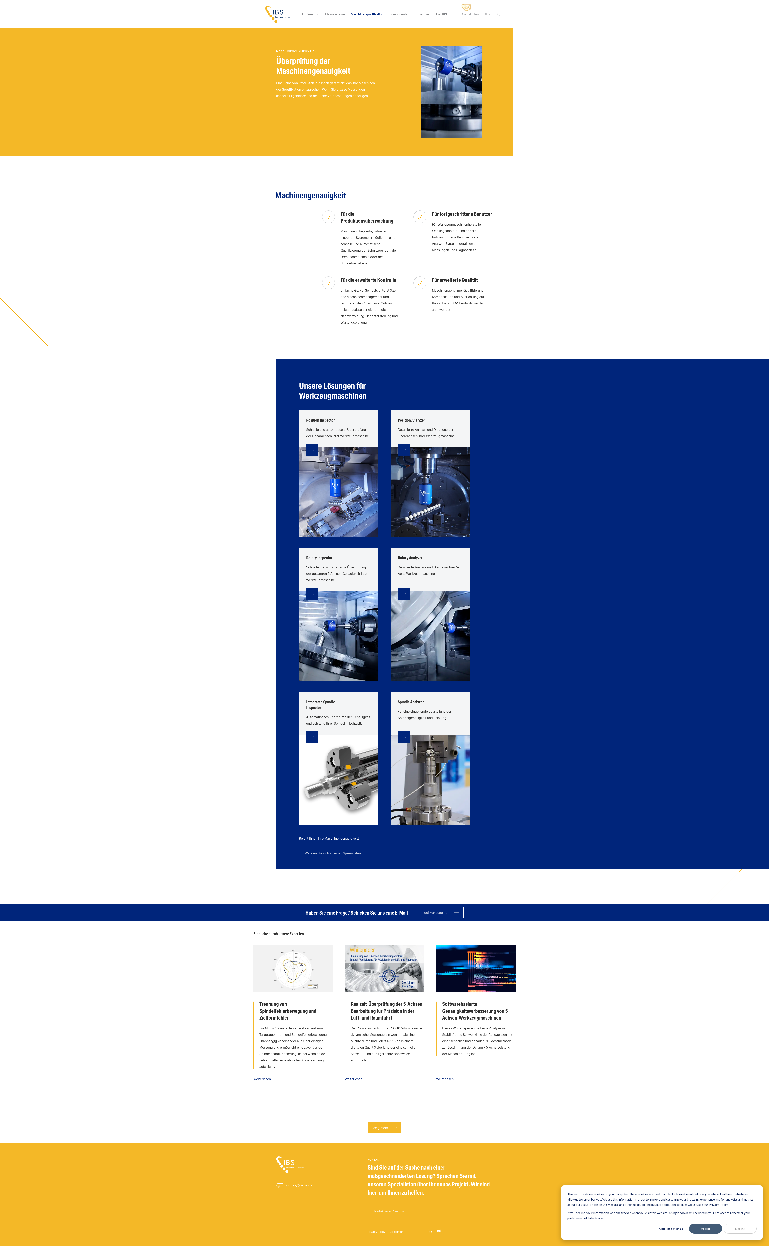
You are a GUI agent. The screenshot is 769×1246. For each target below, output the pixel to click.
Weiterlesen (262, 1079)
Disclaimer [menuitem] (396, 1231)
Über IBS (441, 14)
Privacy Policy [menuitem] (376, 1231)
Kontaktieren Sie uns (388, 1211)
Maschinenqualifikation (367, 14)
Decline (740, 1228)
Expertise (422, 14)
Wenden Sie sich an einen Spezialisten (333, 853)
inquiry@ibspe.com (436, 913)
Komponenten (399, 14)
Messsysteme (335, 14)
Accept (705, 1228)
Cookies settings (671, 1228)
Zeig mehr (380, 1128)
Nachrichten (470, 14)
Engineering (310, 14)
